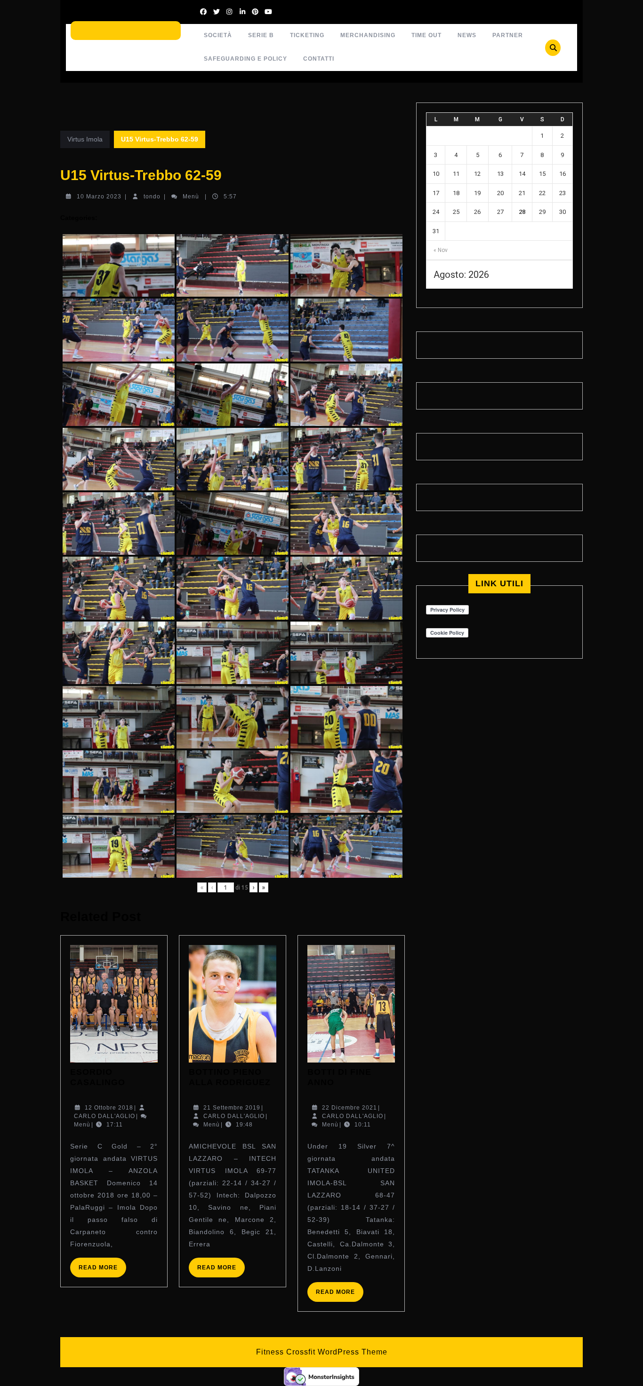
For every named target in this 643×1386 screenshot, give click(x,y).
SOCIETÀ (218, 35)
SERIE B (261, 35)
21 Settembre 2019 (231, 1107)
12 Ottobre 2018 (109, 1107)
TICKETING (307, 35)
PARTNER (507, 35)
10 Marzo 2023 (99, 196)
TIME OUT (426, 35)
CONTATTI (318, 58)
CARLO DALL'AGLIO (104, 1116)
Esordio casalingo (97, 1077)
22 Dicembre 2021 (349, 1107)
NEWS (467, 35)
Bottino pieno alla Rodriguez (230, 1077)
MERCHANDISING (367, 35)
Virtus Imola (85, 139)
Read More (102, 1270)
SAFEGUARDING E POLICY (245, 58)
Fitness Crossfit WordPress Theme (321, 1352)
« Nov (441, 250)
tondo (152, 196)
